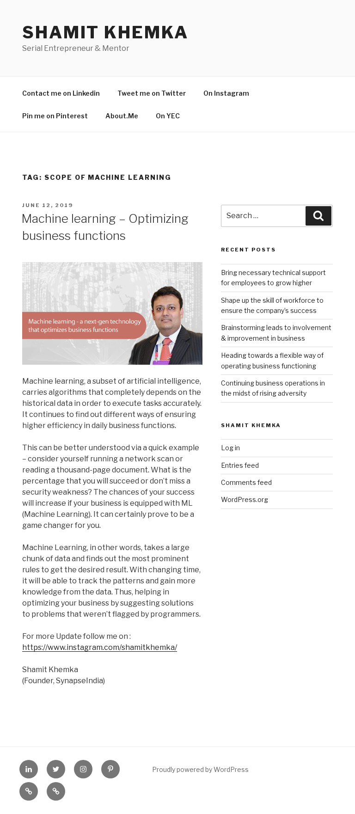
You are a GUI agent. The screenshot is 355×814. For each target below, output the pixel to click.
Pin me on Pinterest (55, 116)
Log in (230, 448)
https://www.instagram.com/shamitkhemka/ (99, 647)
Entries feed (240, 465)
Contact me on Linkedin (61, 93)
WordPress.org (244, 499)
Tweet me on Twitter (151, 93)
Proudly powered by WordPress (200, 769)
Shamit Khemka (105, 32)
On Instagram (226, 93)
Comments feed (246, 482)
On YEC (168, 116)
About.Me (121, 116)
